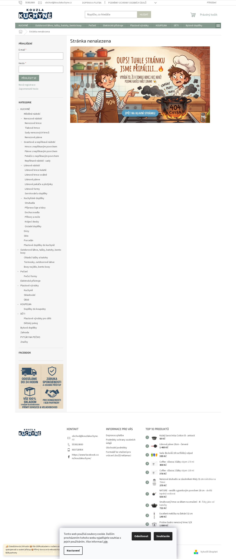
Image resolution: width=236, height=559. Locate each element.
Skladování (29, 295)
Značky (24, 342)
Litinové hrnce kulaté (35, 170)
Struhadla (30, 203)
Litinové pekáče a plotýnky (39, 184)
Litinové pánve (32, 179)
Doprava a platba (91, 2)
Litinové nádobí (32, 165)
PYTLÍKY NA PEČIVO (30, 337)
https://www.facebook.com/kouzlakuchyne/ (85, 456)
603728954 (77, 450)
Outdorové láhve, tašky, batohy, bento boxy (40, 251)
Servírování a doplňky (36, 193)
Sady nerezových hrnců (37, 132)
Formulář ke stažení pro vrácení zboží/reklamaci (118, 453)
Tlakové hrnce (32, 128)
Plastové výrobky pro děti (37, 318)
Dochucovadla (32, 212)
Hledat (144, 14)
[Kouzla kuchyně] (140, 84)
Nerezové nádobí (33, 118)
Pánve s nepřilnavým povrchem (41, 151)
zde (105, 542)
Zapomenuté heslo (28, 89)
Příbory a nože (32, 217)
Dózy (26, 231)
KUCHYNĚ (25, 109)
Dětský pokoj (31, 323)
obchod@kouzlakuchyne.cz (85, 437)
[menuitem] (23, 25)
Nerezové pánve (33, 137)
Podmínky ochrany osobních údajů (127, 2)
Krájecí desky (32, 221)
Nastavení (73, 551)
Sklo (26, 236)
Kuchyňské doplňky (34, 198)
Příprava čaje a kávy (35, 207)
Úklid (26, 300)
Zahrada (24, 332)
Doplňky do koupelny (35, 309)
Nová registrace (27, 85)
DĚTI (22, 314)
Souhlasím (163, 536)
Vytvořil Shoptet (209, 552)
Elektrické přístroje (30, 281)
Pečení (24, 271)
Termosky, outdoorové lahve (39, 262)
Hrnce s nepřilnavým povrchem (41, 146)
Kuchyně (28, 290)
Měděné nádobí (32, 114)
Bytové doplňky (28, 328)
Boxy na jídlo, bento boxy (37, 267)
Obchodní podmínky (116, 447)
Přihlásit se (28, 77)
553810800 (77, 444)
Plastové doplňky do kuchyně (39, 245)
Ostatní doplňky (33, 226)
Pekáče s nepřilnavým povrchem (42, 156)
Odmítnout (141, 536)
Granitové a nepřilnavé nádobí (39, 142)
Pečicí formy (30, 276)
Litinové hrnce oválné (36, 175)
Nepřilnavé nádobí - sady (37, 161)
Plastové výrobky (29, 285)
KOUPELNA (25, 304)
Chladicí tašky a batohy (36, 257)
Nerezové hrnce (33, 123)
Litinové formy (32, 189)
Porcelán (28, 240)
